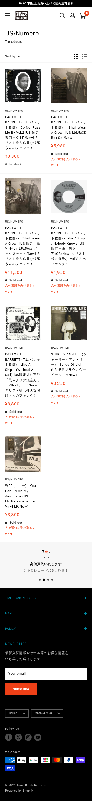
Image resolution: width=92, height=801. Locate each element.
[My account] (72, 15)
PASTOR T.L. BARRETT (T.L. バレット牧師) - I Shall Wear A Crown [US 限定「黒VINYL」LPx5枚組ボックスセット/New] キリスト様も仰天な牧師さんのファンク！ (22, 246)
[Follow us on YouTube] (37, 737)
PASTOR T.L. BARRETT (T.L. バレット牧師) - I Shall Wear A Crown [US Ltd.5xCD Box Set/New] (69, 127)
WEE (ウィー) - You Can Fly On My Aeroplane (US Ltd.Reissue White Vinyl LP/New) (20, 496)
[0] (82, 16)
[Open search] (62, 15)
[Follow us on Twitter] (18, 737)
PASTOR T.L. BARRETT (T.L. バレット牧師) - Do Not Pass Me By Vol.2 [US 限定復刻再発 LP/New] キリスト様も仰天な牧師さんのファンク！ (23, 132)
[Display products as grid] (76, 56)
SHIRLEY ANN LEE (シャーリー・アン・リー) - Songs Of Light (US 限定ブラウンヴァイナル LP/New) (68, 364)
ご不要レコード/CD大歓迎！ (46, 570)
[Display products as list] (84, 56)
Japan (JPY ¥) (43, 713)
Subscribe (21, 689)
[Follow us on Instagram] (28, 737)
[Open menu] (7, 15)
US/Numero (14, 110)
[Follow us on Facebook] (8, 737)
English (12, 713)
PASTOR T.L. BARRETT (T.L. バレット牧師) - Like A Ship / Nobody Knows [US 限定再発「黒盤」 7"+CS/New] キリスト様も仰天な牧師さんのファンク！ (68, 246)
